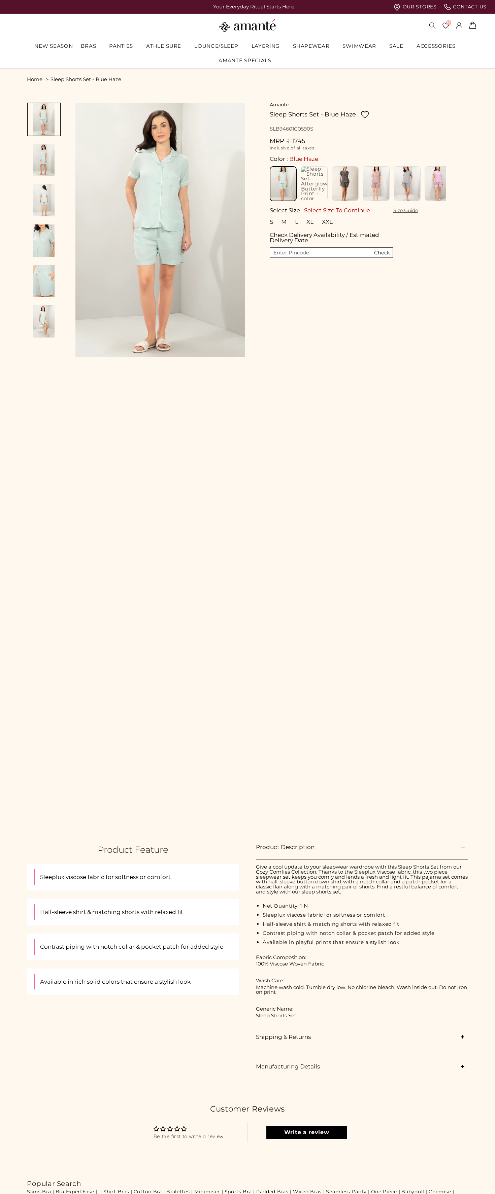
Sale (396, 46)
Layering (266, 46)
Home (34, 79)
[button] (91, 46)
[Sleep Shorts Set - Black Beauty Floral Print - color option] (345, 183)
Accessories (436, 46)
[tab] (44, 119)
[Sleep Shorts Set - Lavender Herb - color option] (438, 183)
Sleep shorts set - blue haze (86, 79)
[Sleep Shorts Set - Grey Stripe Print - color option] (407, 183)
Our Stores (419, 6)
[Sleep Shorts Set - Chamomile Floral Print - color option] (376, 183)
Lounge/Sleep (216, 46)
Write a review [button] (306, 1132)
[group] (247, 7)
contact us (469, 6)
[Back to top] (478, 1179)
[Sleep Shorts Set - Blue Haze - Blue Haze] (283, 183)
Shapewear (311, 46)
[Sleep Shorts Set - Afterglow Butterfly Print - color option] (314, 183)
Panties (121, 46)
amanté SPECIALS (245, 61)
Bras (88, 46)
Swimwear (359, 46)
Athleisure (163, 46)
